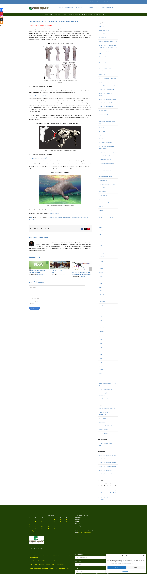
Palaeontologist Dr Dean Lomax (107, 426)
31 (110, 497)
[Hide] (0, 25)
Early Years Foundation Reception (107, 78)
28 (101, 497)
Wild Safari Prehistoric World (106, 217)
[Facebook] (1, 10)
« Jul (99, 499)
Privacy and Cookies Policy (105, 389)
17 (110, 492)
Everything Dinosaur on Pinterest (107, 466)
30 (107, 497)
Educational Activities (104, 82)
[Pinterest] (1, 13)
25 (113, 495)
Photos (100, 167)
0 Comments (40, 274)
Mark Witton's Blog (103, 418)
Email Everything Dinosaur (85, 532)
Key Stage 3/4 (102, 131)
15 (104, 492)
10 (110, 490)
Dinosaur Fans (102, 74)
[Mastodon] (38, 548)
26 (116, 495)
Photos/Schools (103, 180)
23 (107, 495)
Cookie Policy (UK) (103, 399)
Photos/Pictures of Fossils (80, 217)
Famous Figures (103, 110)
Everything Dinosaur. (54, 213)
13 (98, 492)
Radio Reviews (102, 199)
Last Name (78, 569)
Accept (116, 567)
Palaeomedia (102, 422)
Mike (31, 217)
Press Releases (102, 191)
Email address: (79, 554)
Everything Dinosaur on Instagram (107, 459)
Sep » (102, 499)
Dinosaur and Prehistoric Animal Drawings (107, 58)
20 (98, 495)
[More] (1, 22)
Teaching (101, 210)
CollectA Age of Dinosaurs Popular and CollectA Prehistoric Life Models (108, 46)
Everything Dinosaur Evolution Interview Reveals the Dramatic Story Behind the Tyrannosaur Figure (50, 556)
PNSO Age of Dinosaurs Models (107, 184)
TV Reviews (101, 214)
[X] (1, 19)
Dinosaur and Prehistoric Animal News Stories (58, 217)
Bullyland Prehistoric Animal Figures (108, 41)
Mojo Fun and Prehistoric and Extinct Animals (106, 147)
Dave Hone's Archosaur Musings (107, 408)
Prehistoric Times (103, 188)
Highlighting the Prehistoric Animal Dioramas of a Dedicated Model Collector (50, 568)
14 (101, 492)
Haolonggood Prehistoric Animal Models (107, 122)
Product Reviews (103, 195)
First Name (78, 561)
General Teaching (103, 114)
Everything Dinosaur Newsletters (107, 99)
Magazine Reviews (103, 135)
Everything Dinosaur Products (106, 103)
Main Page (71, 217)
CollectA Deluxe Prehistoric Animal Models (108, 52)
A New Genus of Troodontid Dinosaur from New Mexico (44, 561)
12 (115, 490)
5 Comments (62, 276)
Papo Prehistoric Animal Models (107, 163)
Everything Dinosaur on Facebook (107, 455)
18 (113, 492)
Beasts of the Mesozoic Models (107, 34)
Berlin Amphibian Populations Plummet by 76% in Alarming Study (47, 564)
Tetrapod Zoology (103, 429)
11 (60, 521)
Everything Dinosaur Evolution (106, 89)
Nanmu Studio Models (104, 155)
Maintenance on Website (105, 142)
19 (115, 492)
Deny (135, 567)
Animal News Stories (104, 30)
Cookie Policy (125, 571)
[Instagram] (1, 16)
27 (98, 497)
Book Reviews (102, 37)
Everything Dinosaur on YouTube (107, 474)
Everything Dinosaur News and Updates (107, 94)
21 (101, 495)
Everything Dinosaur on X (105, 470)
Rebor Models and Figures (105, 202)
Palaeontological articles (105, 159)
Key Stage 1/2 (102, 127)
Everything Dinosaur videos (106, 106)
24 (110, 495)
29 (104, 497)
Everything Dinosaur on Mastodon (107, 462)
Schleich (101, 206)
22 (104, 495)
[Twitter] (31, 548)
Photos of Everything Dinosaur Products (106, 172)
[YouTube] (36, 548)
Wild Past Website (103, 433)
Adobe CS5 (101, 26)
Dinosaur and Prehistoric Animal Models (107, 64)
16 (107, 492)
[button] (144, 556)
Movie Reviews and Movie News (107, 152)
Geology (101, 118)
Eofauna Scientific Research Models (108, 85)
